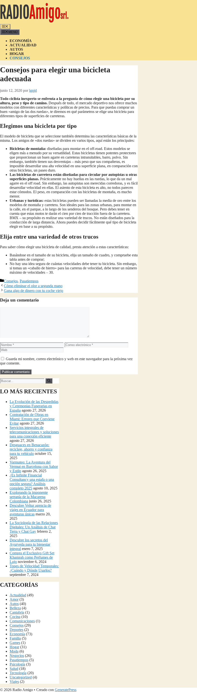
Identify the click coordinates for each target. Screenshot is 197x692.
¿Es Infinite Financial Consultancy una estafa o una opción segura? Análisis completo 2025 (32, 481)
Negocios (17, 656)
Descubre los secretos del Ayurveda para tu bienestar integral (30, 544)
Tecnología (18, 673)
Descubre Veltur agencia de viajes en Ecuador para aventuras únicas (30, 509)
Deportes (16, 630)
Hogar (17, 54)
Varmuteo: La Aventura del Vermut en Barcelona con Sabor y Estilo (34, 466)
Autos (16, 49)
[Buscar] (48, 380)
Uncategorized (21, 677)
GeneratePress (65, 690)
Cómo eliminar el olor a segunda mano (33, 286)
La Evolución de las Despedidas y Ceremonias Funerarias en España (34, 406)
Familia (15, 638)
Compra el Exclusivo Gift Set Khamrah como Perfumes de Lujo (32, 557)
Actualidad (23, 45)
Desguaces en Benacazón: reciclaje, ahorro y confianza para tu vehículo (31, 449)
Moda (14, 651)
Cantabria (17, 612)
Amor (14, 599)
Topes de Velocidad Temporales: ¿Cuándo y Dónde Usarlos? (34, 568)
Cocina (15, 617)
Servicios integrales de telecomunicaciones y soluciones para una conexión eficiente (34, 432)
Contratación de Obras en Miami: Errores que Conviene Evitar (32, 419)
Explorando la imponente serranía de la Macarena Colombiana (29, 496)
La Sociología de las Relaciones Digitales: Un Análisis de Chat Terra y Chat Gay (34, 527)
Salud (14, 669)
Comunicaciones (22, 621)
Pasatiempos (29, 281)
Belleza (15, 608)
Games (15, 643)
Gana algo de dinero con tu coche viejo (33, 291)
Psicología (17, 664)
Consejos (20, 58)
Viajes (14, 682)
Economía (21, 41)
